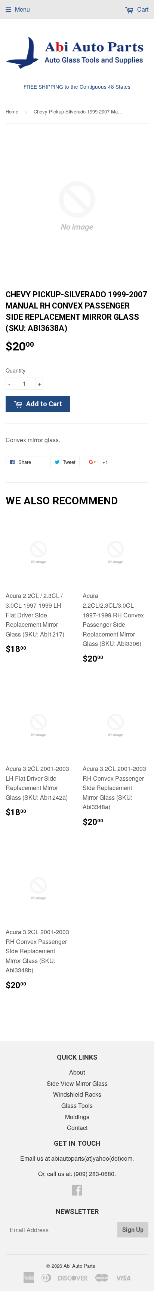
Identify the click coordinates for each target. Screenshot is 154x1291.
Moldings (77, 1116)
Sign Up (133, 1229)
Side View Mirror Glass (77, 1083)
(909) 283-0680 (94, 1173)
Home (12, 111)
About (77, 1072)
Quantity (15, 370)
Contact (77, 1127)
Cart (142, 9)
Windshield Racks (77, 1094)
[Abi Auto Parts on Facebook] (77, 1192)
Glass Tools (77, 1105)
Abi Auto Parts (79, 1265)
